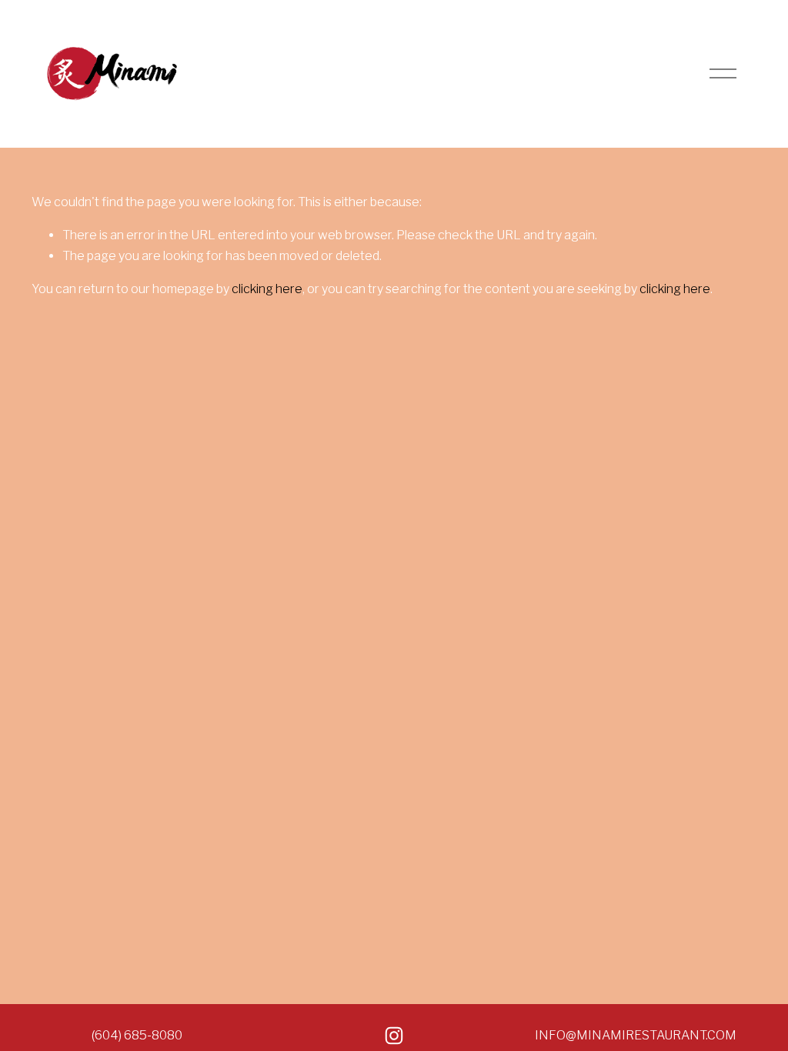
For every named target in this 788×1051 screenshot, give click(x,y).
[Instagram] (394, 1035)
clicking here (267, 289)
